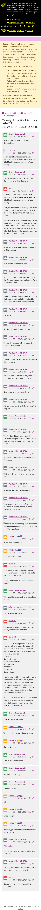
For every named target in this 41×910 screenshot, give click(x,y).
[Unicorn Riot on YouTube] (29, 26)
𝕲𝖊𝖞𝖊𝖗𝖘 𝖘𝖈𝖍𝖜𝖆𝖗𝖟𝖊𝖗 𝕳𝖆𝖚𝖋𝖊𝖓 (17, 134)
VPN (25, 91)
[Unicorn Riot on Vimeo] (24, 26)
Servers (12, 31)
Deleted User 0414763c (24, 113)
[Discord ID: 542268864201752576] (5, 241)
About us (31, 23)
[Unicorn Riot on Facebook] (20, 26)
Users (21, 31)
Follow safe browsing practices (20, 81)
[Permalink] (33, 136)
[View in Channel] (30, 136)
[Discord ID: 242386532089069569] (5, 189)
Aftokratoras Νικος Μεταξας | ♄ (22, 607)
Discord (7, 113)
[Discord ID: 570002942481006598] (5, 537)
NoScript (10, 86)
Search (30, 31)
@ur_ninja (13, 26)
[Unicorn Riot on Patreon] (33, 26)
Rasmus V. (13, 150)
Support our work (16, 23)
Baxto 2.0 (12, 188)
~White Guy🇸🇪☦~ (16, 536)
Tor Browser (14, 91)
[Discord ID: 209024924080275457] (5, 134)
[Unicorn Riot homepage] (3, 5)
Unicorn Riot (12, 3)
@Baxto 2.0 (8, 247)
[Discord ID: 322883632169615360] (5, 151)
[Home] (3, 30)
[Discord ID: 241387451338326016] (5, 607)
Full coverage (15, 19)
